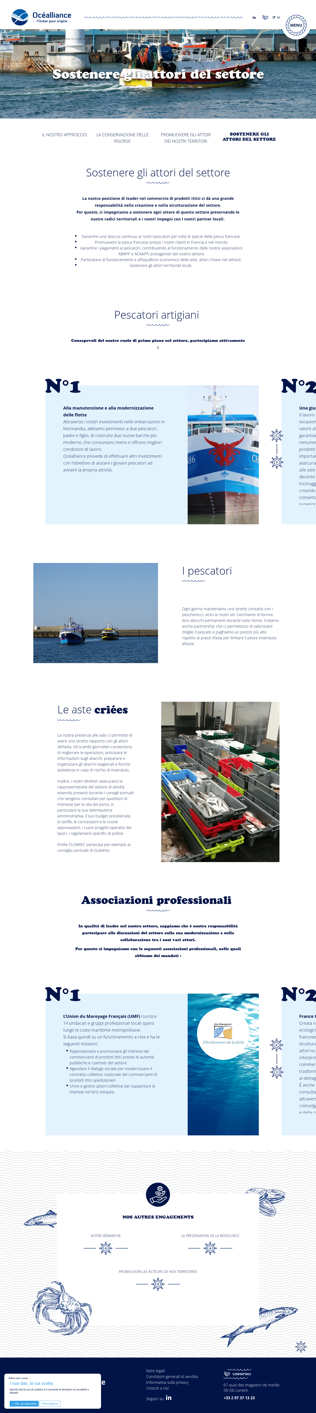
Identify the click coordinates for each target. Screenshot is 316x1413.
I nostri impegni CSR (45, 38)
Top (301, 1346)
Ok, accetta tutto (25, 1403)
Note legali (155, 1370)
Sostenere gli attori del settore (249, 137)
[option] (167, 444)
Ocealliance (24, 38)
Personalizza (50, 1403)
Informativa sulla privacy (167, 1382)
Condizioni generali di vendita (172, 1376)
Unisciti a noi (157, 1388)
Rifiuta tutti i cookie (18, 1378)
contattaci (242, 1374)
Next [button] (277, 462)
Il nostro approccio (64, 135)
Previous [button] (277, 436)
